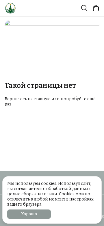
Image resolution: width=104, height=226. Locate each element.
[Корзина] (95, 8)
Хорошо (29, 214)
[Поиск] (84, 8)
